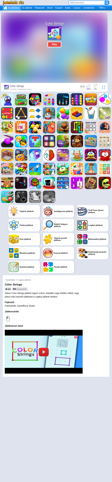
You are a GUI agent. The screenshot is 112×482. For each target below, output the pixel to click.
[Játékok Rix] (13, 2)
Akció (50, 8)
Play (54, 44)
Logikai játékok (24, 280)
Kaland (58, 8)
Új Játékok (27, 8)
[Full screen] (103, 87)
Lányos (76, 8)
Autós (68, 8)
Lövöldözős (88, 8)
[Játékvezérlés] (82, 87)
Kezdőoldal (13, 8)
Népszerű (39, 8)
